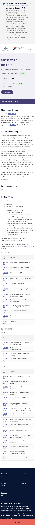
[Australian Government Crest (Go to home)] (6, 49)
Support (23, 483)
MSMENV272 (12, 114)
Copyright (23, 474)
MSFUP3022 (24, 246)
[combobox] (11, 83)
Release (4, 83)
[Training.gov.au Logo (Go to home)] (17, 49)
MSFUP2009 (13, 246)
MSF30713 (13, 125)
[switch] (4, 65)
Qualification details (10, 101)
